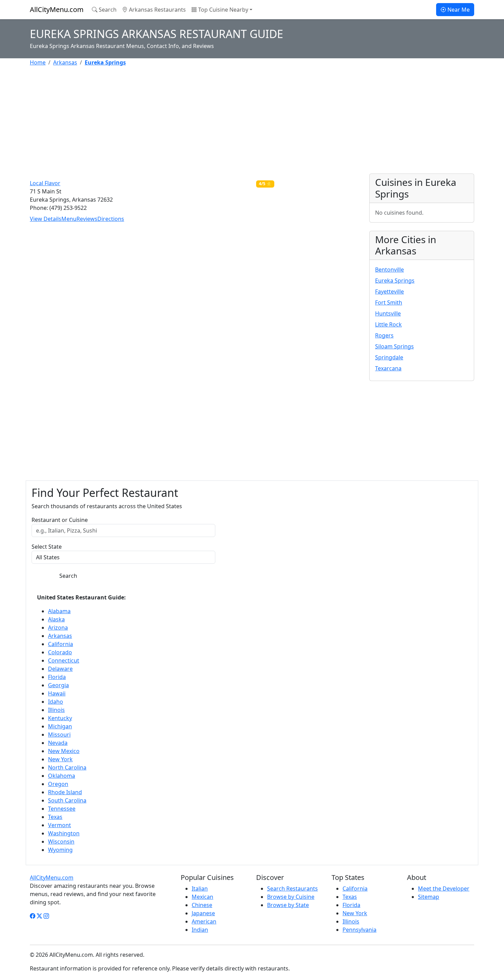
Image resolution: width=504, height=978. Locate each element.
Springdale (389, 357)
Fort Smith (388, 302)
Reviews (86, 219)
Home (38, 62)
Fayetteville (389, 291)
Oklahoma (61, 775)
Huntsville (388, 313)
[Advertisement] (235, 120)
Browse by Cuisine (290, 897)
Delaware (60, 668)
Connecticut (63, 660)
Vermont (59, 825)
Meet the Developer (443, 888)
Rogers (384, 335)
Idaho (55, 701)
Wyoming (60, 850)
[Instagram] (46, 916)
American (204, 921)
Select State (47, 546)
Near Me (458, 9)
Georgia (58, 685)
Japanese (203, 913)
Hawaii (56, 693)
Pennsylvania (359, 929)
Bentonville (389, 269)
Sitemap (428, 897)
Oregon (58, 784)
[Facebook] (32, 916)
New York (60, 759)
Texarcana (388, 368)
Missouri (59, 734)
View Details (45, 219)
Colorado (60, 652)
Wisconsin (61, 841)
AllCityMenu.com (57, 9)
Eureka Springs (395, 280)
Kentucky (60, 718)
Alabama (59, 611)
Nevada (58, 743)
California (60, 644)
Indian (200, 929)
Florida (57, 677)
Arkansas (65, 62)
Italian (200, 888)
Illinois (56, 710)
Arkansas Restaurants (157, 9)
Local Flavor (45, 183)
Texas (55, 817)
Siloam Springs (394, 346)
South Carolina (67, 800)
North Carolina (67, 767)
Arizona (58, 627)
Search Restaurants (292, 888)
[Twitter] (39, 916)
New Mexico (64, 751)
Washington (64, 833)
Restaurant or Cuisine (60, 520)
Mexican (202, 897)
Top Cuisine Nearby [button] (222, 9)
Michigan (60, 726)
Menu (68, 219)
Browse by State (288, 905)
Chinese (202, 905)
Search (107, 9)
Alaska (56, 619)
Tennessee (61, 808)
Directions (110, 219)
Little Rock (388, 324)
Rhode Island (65, 792)
